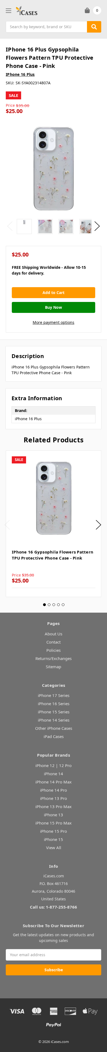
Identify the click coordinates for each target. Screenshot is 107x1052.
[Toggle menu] (8, 10)
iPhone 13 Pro (53, 798)
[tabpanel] (53, 524)
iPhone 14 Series (53, 720)
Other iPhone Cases (53, 728)
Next (97, 226)
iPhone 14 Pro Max (53, 782)
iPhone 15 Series (53, 711)
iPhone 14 (53, 773)
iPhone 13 (53, 814)
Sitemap (53, 666)
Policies (53, 650)
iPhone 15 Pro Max (53, 823)
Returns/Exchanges (53, 658)
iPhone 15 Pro (53, 831)
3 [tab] (53, 604)
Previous (9, 226)
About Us (53, 633)
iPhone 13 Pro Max (53, 806)
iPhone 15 (53, 839)
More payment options (53, 322)
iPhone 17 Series (53, 695)
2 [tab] (49, 604)
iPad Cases (54, 736)
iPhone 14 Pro (53, 790)
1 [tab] (44, 604)
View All (53, 847)
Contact (53, 642)
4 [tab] (58, 604)
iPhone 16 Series (53, 703)
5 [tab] (63, 604)
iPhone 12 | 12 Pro (53, 765)
